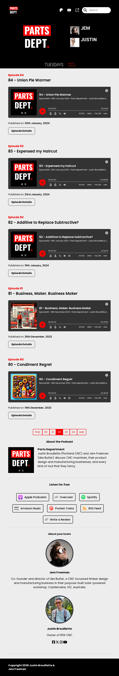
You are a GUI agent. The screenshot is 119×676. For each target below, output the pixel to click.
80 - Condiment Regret (30, 364)
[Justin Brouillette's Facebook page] (53, 642)
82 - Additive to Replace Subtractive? (43, 222)
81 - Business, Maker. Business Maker (42, 293)
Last (81, 432)
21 (53, 432)
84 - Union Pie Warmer (29, 80)
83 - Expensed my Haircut (32, 151)
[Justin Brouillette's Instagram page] (61, 642)
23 (66, 432)
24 (73, 432)
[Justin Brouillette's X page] (57, 642)
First (37, 432)
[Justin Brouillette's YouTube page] (65, 642)
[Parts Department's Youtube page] (67, 10)
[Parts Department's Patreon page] (61, 10)
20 (45, 432)
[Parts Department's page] (75, 10)
